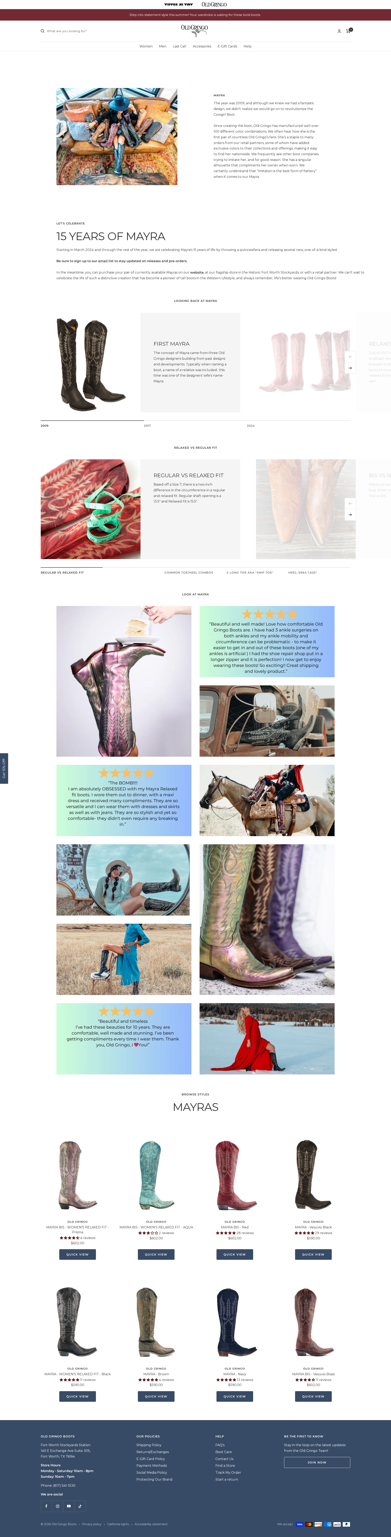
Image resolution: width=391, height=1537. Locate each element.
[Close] (252, 732)
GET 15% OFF (226, 796)
